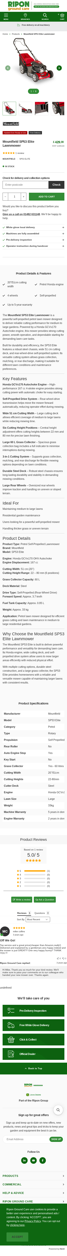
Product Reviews (33, 839)
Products (16, 34)
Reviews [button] (22, 913)
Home (5, 34)
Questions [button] (39, 913)
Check (56, 184)
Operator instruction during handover (27, 246)
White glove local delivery (20, 227)
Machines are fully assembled (22, 233)
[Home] (33, 5)
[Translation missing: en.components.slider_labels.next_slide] (59, 68)
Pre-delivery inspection (19, 239)
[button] (59, 958)
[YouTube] (33, 1160)
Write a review (23, 899)
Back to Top (35, 1068)
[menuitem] (24, 1160)
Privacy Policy (33, 1221)
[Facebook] (42, 1160)
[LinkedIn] (24, 1160)
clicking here (17, 1225)
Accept (17, 1237)
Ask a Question (46, 899)
